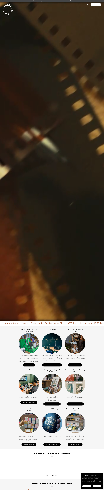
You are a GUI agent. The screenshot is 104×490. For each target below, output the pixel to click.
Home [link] (35, 5)
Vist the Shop (29, 365)
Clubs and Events (75, 365)
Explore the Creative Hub (52, 365)
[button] (69, 5)
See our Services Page (52, 444)
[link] (8, 4)
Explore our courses (29, 402)
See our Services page (52, 403)
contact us (96, 4)
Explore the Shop (29, 444)
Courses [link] (53, 5)
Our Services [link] (61, 5)
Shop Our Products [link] (43, 5)
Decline (87, 486)
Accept (97, 486)
